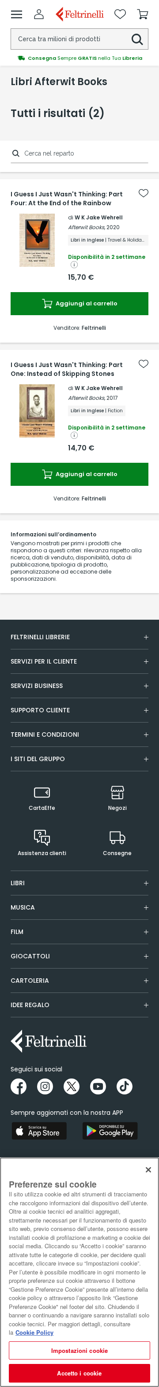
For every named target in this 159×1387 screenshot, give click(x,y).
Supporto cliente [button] (40, 710)
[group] (79, 58)
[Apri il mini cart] (143, 14)
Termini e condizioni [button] (45, 734)
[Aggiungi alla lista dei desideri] (143, 193)
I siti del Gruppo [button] (38, 758)
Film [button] (17, 931)
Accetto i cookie (79, 1373)
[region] (79, 1272)
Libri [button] (18, 883)
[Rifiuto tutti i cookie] (148, 1170)
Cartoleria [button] (30, 980)
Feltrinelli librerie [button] (40, 637)
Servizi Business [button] (37, 685)
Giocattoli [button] (30, 956)
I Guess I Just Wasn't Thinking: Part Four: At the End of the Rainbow (67, 198)
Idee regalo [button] (30, 1004)
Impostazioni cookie (79, 1350)
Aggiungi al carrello (85, 303)
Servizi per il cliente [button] (44, 661)
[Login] (39, 14)
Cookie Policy (34, 1332)
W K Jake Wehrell (99, 217)
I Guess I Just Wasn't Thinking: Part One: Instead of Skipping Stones (67, 369)
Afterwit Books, (86, 227)
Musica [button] (23, 907)
